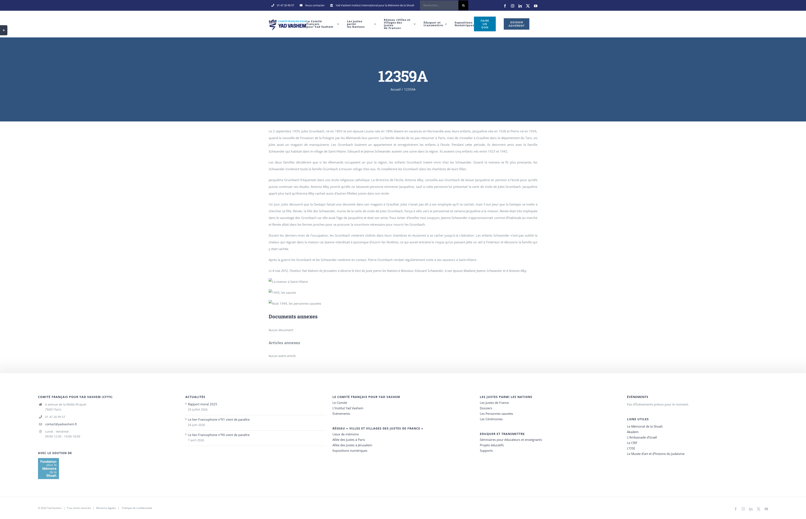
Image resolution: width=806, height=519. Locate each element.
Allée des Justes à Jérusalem (352, 445)
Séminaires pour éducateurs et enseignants (511, 439)
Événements (341, 413)
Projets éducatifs (492, 445)
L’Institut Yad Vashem (347, 408)
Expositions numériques (349, 450)
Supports (486, 450)
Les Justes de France (494, 402)
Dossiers (486, 408)
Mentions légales (106, 508)
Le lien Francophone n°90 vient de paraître (219, 435)
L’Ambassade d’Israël (642, 437)
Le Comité (339, 402)
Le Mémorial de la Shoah (645, 426)
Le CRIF (632, 443)
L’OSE (631, 448)
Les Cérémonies (491, 419)
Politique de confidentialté (137, 508)
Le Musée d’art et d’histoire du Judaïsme (655, 454)
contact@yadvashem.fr (61, 424)
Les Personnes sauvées (496, 413)
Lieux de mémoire (345, 434)
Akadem (633, 432)
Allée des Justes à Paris (348, 439)
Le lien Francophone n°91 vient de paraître (219, 419)
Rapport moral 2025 (202, 404)
